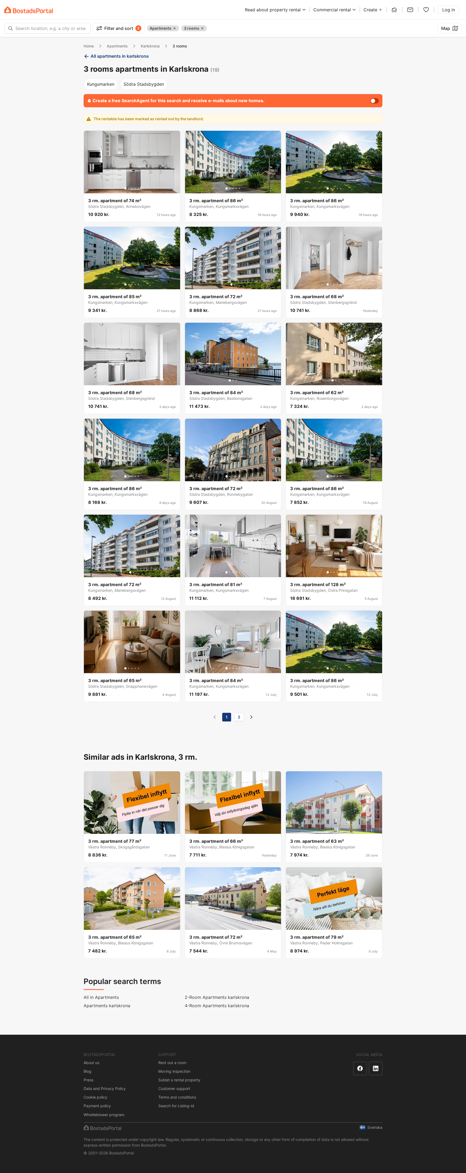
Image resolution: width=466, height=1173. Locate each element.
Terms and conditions (177, 1097)
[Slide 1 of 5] (125, 188)
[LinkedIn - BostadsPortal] (375, 1068)
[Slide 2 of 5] (128, 188)
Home (89, 46)
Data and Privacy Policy (105, 1088)
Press (88, 1080)
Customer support (174, 1088)
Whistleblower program (104, 1114)
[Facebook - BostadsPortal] (360, 1068)
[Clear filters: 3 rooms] (202, 28)
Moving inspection (174, 1071)
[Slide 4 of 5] (135, 188)
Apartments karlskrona (107, 1005)
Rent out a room (172, 1062)
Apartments (117, 46)
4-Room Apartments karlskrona (217, 1005)
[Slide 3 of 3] (236, 380)
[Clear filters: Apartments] (174, 28)
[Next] (251, 717)
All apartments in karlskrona (120, 56)
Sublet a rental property (179, 1080)
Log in (448, 9)
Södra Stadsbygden (144, 84)
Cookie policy (95, 1097)
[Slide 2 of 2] (234, 284)
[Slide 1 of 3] (229, 380)
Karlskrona (150, 46)
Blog (87, 1071)
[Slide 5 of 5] (138, 188)
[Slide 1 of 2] (231, 284)
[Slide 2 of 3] (233, 380)
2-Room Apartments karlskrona (217, 997)
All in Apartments (101, 997)
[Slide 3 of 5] (131, 188)
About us (91, 1062)
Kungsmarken (100, 84)
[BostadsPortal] (28, 9)
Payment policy (97, 1105)
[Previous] (214, 717)
